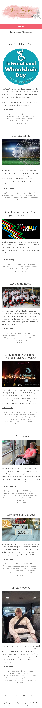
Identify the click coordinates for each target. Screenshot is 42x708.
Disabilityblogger (17, 417)
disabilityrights (23, 195)
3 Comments (22, 343)
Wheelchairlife (22, 121)
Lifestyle (22, 118)
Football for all (21, 135)
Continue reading (8, 109)
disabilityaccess (14, 195)
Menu (26, 27)
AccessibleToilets (23, 566)
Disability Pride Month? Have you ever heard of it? (21, 213)
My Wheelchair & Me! (21, 44)
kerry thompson (15, 114)
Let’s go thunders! (21, 283)
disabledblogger (10, 419)
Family (21, 678)
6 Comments (22, 503)
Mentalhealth (23, 570)
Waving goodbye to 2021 (21, 514)
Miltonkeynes (29, 118)
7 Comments (22, 123)
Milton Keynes (18, 116)
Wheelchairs (30, 121)
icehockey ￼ (33, 335)
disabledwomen (23, 495)
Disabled (17, 118)
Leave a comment (22, 271)
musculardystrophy (12, 121)
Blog (30, 566)
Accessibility (8, 266)
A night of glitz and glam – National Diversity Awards (21, 356)
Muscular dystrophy (28, 116)
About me (14, 673)
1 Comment (22, 200)
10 (16, 695)
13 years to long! (21, 587)
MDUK (24, 419)
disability (11, 116)
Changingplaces (24, 414)
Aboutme (7, 335)
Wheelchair (32, 338)
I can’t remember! (21, 436)
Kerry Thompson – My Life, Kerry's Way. (14, 703)
